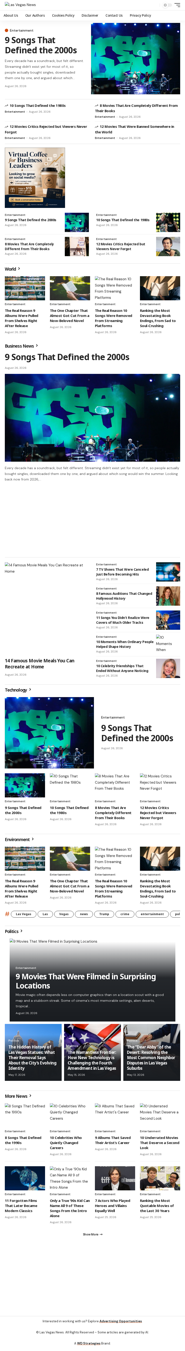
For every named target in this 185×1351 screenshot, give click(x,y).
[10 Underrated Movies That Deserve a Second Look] (160, 1117)
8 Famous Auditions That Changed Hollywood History (124, 598)
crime (124, 916)
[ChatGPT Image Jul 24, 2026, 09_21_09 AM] (35, 177)
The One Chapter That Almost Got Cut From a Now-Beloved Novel (69, 315)
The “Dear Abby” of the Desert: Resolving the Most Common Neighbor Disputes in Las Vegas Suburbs (151, 1059)
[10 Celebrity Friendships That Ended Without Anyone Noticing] (168, 670)
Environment (18, 841)
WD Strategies (88, 1348)
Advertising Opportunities (120, 1326)
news (84, 916)
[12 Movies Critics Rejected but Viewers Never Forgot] (168, 246)
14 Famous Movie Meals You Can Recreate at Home (39, 666)
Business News (20, 346)
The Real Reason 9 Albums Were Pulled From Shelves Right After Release (21, 318)
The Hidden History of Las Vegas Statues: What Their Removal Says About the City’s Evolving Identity (32, 1059)
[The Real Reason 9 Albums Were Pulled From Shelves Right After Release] (25, 288)
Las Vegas (23, 916)
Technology (16, 692)
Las (45, 916)
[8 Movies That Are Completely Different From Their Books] (77, 246)
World (11, 269)
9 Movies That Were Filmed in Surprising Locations (86, 983)
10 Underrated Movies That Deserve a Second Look (159, 1144)
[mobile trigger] (176, 5)
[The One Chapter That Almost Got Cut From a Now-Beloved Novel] (70, 288)
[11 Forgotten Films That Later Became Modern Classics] (25, 1180)
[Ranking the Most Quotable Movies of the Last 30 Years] (160, 1180)
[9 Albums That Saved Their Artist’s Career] (115, 1117)
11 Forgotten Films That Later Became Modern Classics (21, 1207)
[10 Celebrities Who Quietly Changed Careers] (70, 1117)
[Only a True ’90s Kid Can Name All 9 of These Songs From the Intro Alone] (70, 1180)
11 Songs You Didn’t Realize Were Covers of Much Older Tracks (122, 622)
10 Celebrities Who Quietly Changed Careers (66, 1144)
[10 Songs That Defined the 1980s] (168, 222)
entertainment (152, 916)
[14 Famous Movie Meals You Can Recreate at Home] (47, 610)
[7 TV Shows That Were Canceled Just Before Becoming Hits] (168, 574)
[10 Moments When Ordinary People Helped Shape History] (168, 646)
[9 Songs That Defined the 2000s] (135, 58)
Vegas (64, 916)
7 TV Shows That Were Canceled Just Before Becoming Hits (122, 574)
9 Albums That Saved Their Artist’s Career (113, 1142)
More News (16, 1098)
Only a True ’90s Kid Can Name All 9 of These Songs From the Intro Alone (70, 1210)
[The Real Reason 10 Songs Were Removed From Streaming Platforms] (115, 288)
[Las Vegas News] (20, 5)
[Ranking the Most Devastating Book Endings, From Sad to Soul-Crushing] (160, 288)
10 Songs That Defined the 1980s (38, 105)
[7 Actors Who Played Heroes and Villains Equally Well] (115, 1180)
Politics (12, 933)
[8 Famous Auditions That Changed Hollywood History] (168, 598)
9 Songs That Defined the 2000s (41, 45)
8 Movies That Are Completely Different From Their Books (29, 246)
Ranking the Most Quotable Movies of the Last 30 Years (157, 1207)
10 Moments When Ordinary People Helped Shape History (124, 646)
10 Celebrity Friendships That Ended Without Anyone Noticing (122, 670)
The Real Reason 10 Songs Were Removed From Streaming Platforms (113, 318)
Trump (104, 916)
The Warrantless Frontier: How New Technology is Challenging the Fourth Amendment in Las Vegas (92, 1062)
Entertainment (21, 30)
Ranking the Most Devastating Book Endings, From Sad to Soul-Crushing (158, 318)
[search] (155, 5)
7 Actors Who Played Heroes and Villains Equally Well (112, 1207)
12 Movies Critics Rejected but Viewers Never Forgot (120, 246)
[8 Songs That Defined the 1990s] (25, 1117)
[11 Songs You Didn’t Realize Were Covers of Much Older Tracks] (168, 622)
